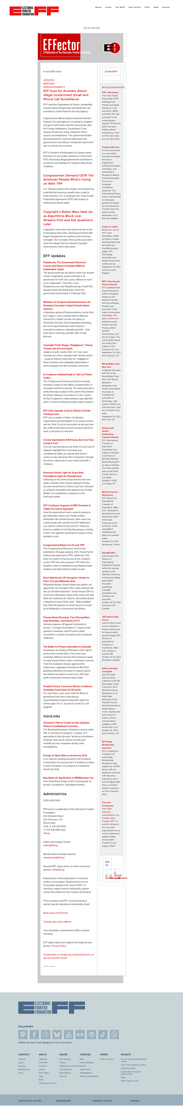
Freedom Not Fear (111, 147)
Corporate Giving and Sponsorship (131, 1072)
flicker (80, 1034)
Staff (41, 1079)
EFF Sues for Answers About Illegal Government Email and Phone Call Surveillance (65, 95)
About (98, 7)
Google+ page (108, 818)
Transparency (65, 1069)
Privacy (62, 1062)
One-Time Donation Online (133, 1065)
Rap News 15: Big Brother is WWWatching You (68, 778)
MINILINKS (49, 83)
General (21, 1059)
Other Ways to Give (129, 1081)
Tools (147, 7)
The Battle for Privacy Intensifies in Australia (67, 647)
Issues (108, 7)
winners (111, 318)
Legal (20, 1062)
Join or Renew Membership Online (133, 1060)
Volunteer (43, 1062)
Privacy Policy (102, 1101)
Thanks (135, 1101)
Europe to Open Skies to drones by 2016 (65, 755)
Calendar (43, 1059)
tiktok (103, 1034)
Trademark (63, 1101)
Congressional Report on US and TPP (63, 545)
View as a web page (91, 28)
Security (22, 1066)
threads (114, 1034)
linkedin (91, 1034)
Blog (82, 1059)
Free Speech (65, 1059)
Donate (166, 7)
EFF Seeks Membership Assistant (108, 745)
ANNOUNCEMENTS (54, 87)
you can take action (111, 139)
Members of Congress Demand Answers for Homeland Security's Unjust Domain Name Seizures (67, 305)
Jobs (41, 1076)
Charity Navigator (62, 1042)
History (42, 1069)
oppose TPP (107, 123)
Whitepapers (86, 1073)
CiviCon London (110, 227)
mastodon (22, 1034)
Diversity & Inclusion (48, 1083)
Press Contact (106, 1059)
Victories (43, 1066)
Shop (156, 7)
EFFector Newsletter (89, 1076)
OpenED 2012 (108, 553)
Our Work (120, 7)
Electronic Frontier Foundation (34, 12)
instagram (45, 1034)
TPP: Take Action (110, 92)
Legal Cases (85, 1069)
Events (83, 1066)
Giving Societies (128, 1068)
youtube (68, 1034)
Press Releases (87, 1062)
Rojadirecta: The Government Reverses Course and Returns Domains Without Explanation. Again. (64, 266)
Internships (44, 1073)
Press (20, 1073)
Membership (24, 1069)
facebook (34, 1034)
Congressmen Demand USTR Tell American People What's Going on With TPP (68, 179)
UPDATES (48, 80)
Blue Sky (57, 1034)
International (65, 1073)
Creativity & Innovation (69, 1066)
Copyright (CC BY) (29, 1101)
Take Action (135, 7)
